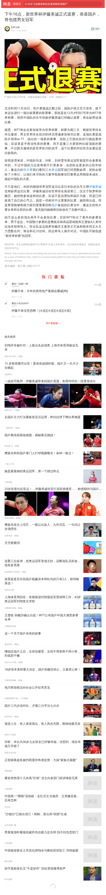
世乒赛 (28, 170)
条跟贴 (52, 323)
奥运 (54, 170)
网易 (6, 4)
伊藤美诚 (95, 187)
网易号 (17, 4)
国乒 (54, 205)
